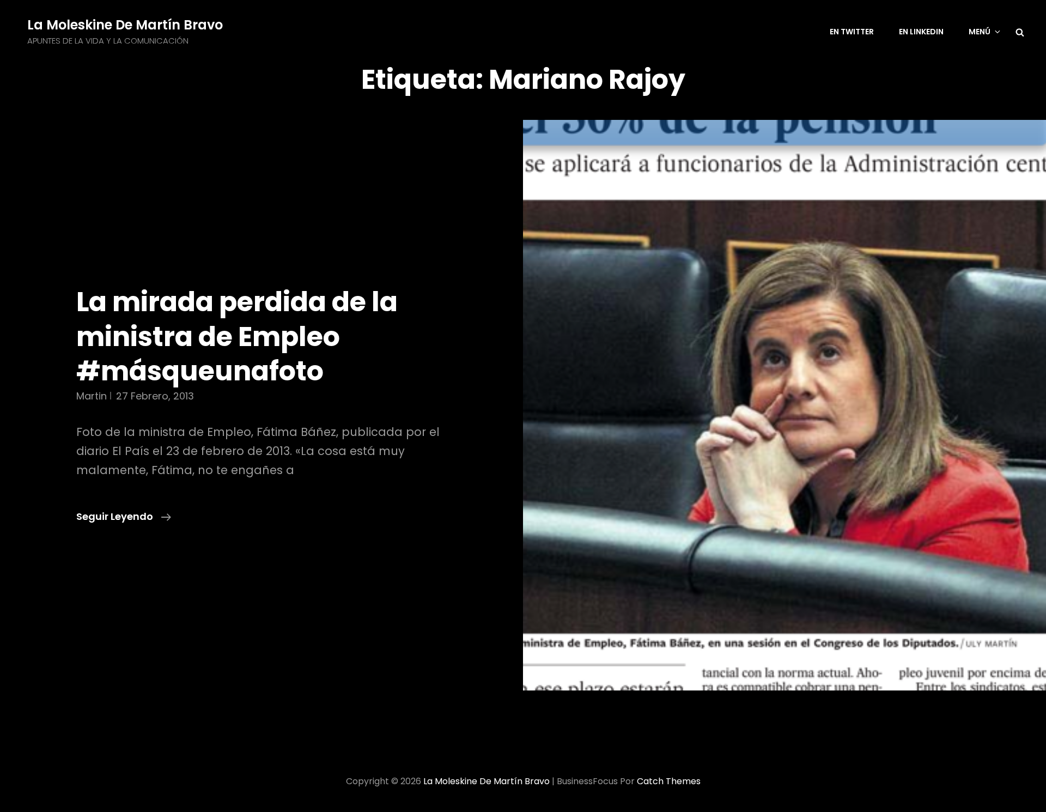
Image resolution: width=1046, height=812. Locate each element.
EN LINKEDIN (921, 31)
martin (91, 396)
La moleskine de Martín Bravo (125, 25)
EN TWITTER (852, 31)
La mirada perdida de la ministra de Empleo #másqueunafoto (237, 336)
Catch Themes (669, 781)
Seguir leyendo (123, 517)
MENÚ (979, 31)
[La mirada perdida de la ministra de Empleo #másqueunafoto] (784, 405)
